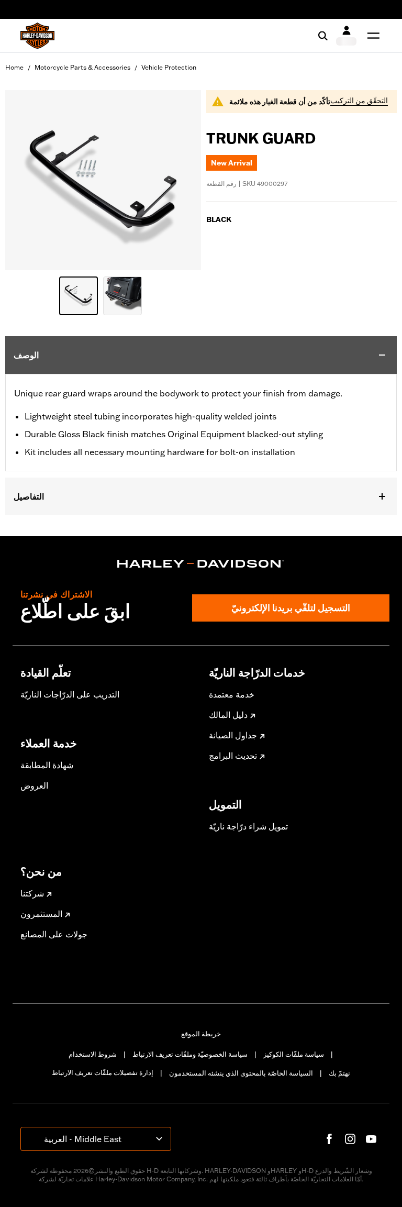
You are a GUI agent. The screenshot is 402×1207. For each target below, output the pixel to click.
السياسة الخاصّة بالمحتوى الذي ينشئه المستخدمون (241, 1073)
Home (14, 67)
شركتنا (32, 893)
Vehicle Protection (168, 67)
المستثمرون (41, 914)
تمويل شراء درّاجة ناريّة (248, 826)
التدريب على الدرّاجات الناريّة (69, 694)
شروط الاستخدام (93, 1054)
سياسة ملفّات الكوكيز (293, 1054)
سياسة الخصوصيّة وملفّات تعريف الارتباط (190, 1054)
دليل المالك (228, 715)
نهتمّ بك (339, 1073)
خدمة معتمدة (231, 694)
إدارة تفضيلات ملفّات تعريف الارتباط (102, 1072)
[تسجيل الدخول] (346, 35)
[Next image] (180, 180)
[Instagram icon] (350, 1139)
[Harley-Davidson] (201, 564)
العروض (34, 785)
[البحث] (323, 36)
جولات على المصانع (53, 934)
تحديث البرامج (233, 755)
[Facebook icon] (329, 1139)
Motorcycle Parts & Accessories (82, 67)
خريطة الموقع (201, 1033)
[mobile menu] (371, 35)
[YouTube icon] (371, 1139)
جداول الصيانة (233, 735)
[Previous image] (26, 180)
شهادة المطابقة (46, 765)
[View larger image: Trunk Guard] (103, 178)
